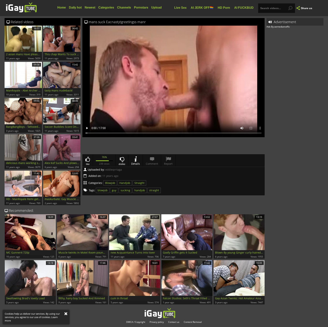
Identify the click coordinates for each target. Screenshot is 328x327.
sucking (125, 190)
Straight (139, 183)
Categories (106, 7)
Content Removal (193, 322)
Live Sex (180, 7)
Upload (156, 7)
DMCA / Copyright (135, 322)
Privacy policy (157, 322)
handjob (139, 190)
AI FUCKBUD (244, 7)
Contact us (173, 322)
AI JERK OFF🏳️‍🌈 (202, 7)
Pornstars (141, 7)
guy (114, 190)
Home (61, 7)
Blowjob (110, 183)
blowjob (103, 190)
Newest (90, 7)
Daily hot (75, 7)
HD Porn (224, 7)
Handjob (124, 183)
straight (154, 190)
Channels (124, 7)
